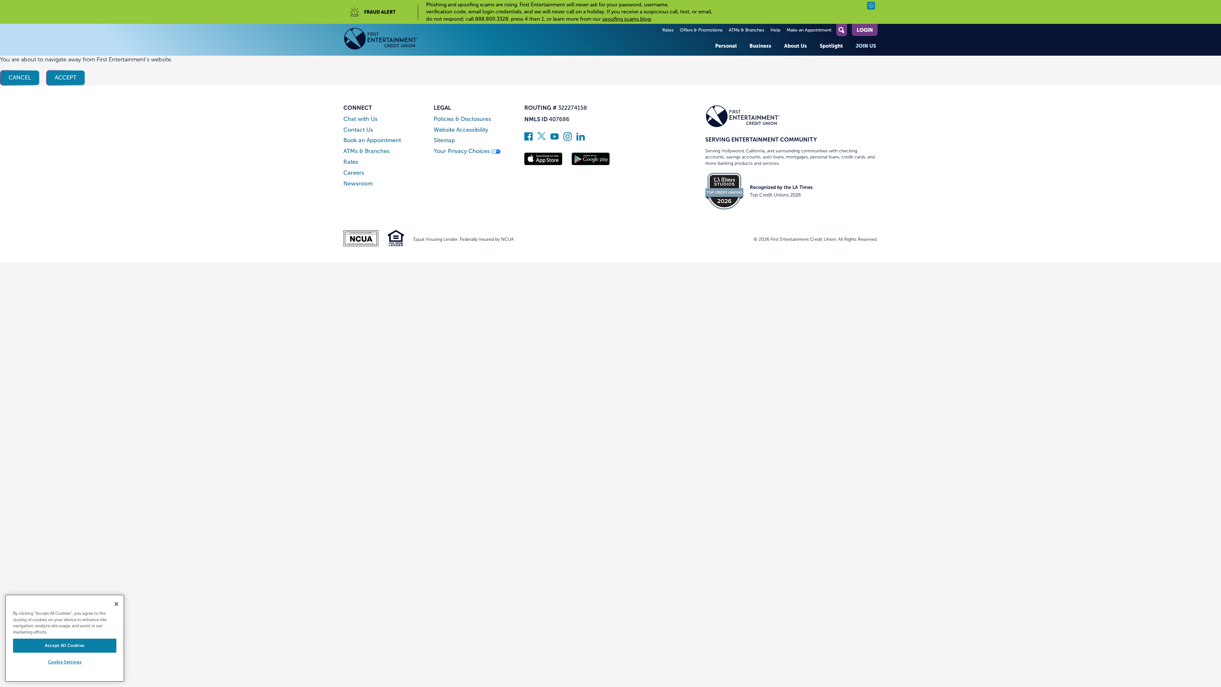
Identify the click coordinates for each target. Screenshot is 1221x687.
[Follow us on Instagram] (567, 138)
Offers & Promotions (701, 30)
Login (865, 30)
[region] (64, 638)
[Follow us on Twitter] (541, 138)
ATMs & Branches (746, 30)
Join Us (866, 46)
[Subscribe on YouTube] (554, 138)
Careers (353, 173)
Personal (726, 46)
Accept (66, 77)
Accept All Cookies (65, 645)
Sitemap (444, 140)
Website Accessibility (461, 130)
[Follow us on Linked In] (580, 138)
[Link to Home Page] (381, 39)
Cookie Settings (65, 662)
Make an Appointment (809, 30)
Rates (667, 30)
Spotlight (831, 46)
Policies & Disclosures (462, 119)
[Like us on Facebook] (528, 138)
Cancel (20, 77)
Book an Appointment (372, 140)
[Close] (116, 604)
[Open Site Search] (841, 30)
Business (760, 46)
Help (775, 30)
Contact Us (358, 130)
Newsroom (358, 184)
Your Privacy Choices (462, 151)
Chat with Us (360, 119)
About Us (795, 46)
